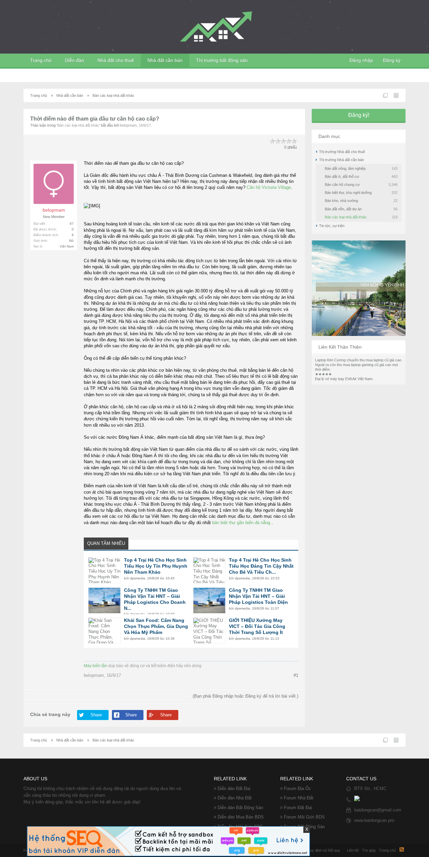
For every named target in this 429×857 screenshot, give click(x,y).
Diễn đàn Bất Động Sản (240, 807)
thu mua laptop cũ (374, 360)
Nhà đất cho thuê (116, 60)
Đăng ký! (358, 115)
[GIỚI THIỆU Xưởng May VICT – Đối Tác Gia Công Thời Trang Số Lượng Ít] (209, 631)
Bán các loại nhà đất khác (78, 125)
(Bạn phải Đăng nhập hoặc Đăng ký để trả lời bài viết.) (245, 696)
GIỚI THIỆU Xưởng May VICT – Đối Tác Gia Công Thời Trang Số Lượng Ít (257, 626)
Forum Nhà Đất (298, 797)
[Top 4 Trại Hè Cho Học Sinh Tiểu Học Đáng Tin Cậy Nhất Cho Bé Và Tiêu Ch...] (209, 570)
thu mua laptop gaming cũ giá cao (364, 365)
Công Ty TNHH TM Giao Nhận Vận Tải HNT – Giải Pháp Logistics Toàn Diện (258, 596)
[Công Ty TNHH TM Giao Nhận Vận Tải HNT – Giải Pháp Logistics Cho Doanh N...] (104, 600)
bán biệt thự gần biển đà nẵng (241, 522)
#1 (296, 675)
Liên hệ (353, 850)
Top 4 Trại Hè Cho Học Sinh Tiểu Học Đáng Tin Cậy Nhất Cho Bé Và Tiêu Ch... (261, 566)
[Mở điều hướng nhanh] (385, 95)
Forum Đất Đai (298, 807)
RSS (401, 849)
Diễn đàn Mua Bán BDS (241, 816)
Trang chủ (41, 60)
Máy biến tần (95, 665)
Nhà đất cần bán (165, 60)
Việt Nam (67, 246)
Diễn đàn (74, 60)
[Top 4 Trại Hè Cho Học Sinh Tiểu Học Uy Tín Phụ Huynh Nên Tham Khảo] (104, 570)
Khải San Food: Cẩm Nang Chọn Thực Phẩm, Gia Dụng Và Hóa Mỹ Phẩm (156, 626)
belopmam (128, 125)
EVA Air (351, 379)
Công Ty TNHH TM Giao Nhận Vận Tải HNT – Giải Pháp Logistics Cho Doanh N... (155, 599)
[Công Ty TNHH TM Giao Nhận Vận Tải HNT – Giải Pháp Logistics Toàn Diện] (209, 600)
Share (96, 714)
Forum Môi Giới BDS (304, 816)
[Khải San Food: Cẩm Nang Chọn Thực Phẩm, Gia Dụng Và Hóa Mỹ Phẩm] (104, 631)
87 (72, 223)
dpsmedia (137, 578)
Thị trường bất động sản (222, 60)
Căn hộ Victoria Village (269, 187)
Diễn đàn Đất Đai (234, 788)
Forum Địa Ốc (297, 788)
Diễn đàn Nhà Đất (235, 797)
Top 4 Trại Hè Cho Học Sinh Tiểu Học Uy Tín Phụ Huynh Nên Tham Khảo (155, 566)
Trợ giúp (369, 850)
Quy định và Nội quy (323, 850)
